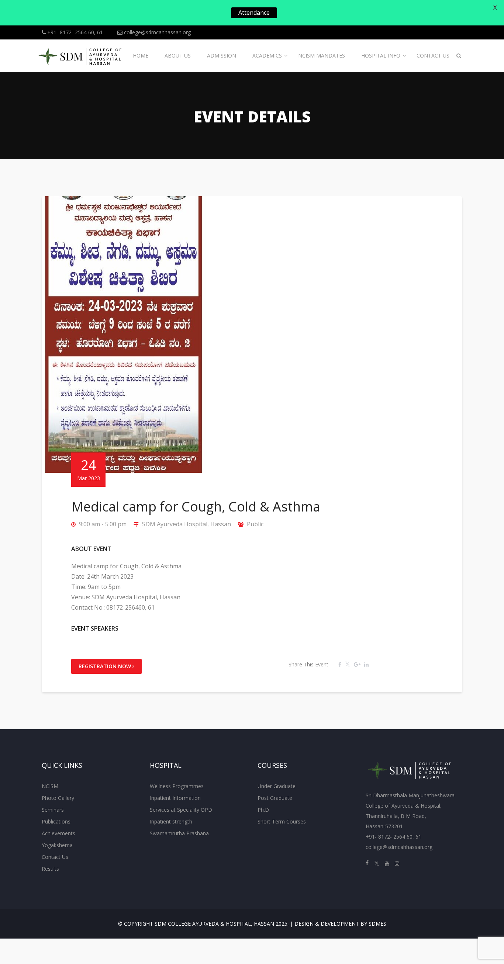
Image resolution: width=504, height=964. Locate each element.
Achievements (58, 833)
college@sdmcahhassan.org (156, 32)
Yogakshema (57, 845)
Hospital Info (380, 55)
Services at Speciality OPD (181, 809)
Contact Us (433, 55)
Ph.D (263, 809)
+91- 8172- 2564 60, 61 (74, 32)
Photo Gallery (58, 797)
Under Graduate (277, 786)
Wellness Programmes (177, 786)
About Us (178, 55)
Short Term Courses (282, 821)
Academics (267, 55)
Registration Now (105, 666)
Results (50, 868)
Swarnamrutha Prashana (179, 833)
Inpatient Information (175, 797)
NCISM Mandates (321, 55)
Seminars (53, 809)
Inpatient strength (171, 821)
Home (140, 55)
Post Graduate (275, 797)
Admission (221, 55)
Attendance (254, 12)
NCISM (50, 786)
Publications (56, 821)
